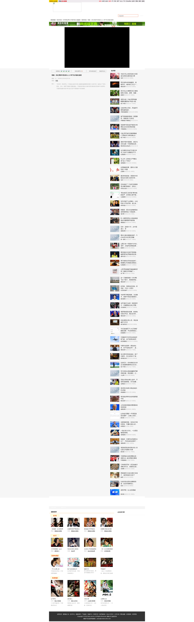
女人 (121, 1)
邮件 (133, 1)
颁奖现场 (84, 20)
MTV (129, 11)
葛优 (72, 601)
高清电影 (55, 578)
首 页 (88, 11)
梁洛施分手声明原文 (89, 529)
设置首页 (59, 614)
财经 (110, 1)
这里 (113, 26)
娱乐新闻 (98, 11)
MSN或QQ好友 (91, 71)
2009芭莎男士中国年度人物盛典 (71, 20)
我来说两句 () (79, 71)
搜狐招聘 (78, 614)
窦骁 (109, 601)
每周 (138, 514)
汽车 (115, 1)
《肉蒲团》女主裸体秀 (57, 529)
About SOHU (109, 614)
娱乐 (106, 1)
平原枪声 (103, 569)
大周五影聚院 (88, 14)
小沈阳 (89, 601)
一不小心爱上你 (55, 569)
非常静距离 (107, 551)
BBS (140, 1)
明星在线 (61, 14)
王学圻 (75, 601)
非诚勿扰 (75, 16)
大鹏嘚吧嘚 (78, 14)
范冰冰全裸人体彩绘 (72, 549)
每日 (134, 514)
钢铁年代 (86, 569)
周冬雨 (106, 601)
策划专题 (59, 20)
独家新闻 (96, 14)
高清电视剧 (55, 555)
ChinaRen (128, 1)
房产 (118, 1)
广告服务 (84, 614)
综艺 (108, 11)
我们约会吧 (91, 16)
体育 (103, 1)
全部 (142, 514)
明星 (57, 80)
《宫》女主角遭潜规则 (107, 549)
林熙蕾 (93, 601)
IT (112, 1)
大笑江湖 (86, 599)
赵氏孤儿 (69, 599)
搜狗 (143, 1)
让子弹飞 (53, 599)
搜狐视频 (53, 20)
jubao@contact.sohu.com (104, 618)
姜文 (56, 601)
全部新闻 (128, 614)
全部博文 (134, 614)
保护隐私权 (102, 614)
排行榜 (140, 11)
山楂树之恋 (104, 599)
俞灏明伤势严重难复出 (73, 529)
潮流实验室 (70, 14)
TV (124, 1)
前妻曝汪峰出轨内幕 (106, 529)
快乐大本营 (60, 16)
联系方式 (95, 614)
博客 (136, 1)
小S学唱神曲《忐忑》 (57, 549)
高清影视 (119, 11)
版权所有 (114, 616)
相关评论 (63, 507)
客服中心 (90, 614)
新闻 (100, 1)
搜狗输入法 (66, 614)
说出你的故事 (91, 551)
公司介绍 (116, 614)
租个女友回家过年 (72, 569)
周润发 (59, 601)
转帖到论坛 (102, 71)
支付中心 (72, 614)
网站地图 (122, 614)
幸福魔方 (83, 16)
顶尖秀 (73, 551)
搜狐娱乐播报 (58, 531)
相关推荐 (53, 507)
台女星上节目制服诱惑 (90, 549)
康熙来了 (67, 16)
